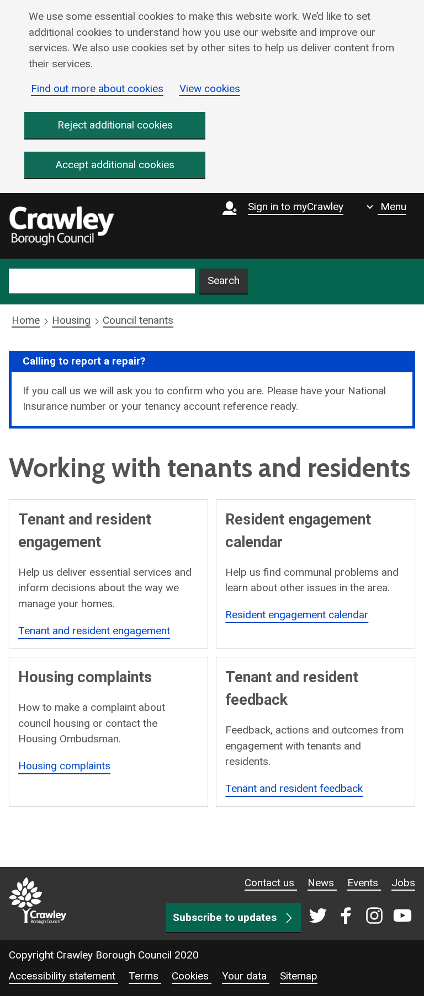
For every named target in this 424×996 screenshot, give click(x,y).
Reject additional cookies (115, 125)
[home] (61, 226)
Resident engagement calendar (296, 614)
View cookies (209, 88)
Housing (71, 320)
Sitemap (298, 976)
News (322, 882)
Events (364, 882)
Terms (145, 976)
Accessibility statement (63, 976)
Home (26, 320)
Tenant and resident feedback (294, 788)
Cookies (191, 976)
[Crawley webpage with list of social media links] (358, 916)
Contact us (271, 882)
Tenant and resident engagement (94, 630)
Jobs (403, 882)
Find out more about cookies (97, 88)
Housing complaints (64, 765)
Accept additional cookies (115, 164)
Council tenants (138, 320)
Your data (245, 976)
